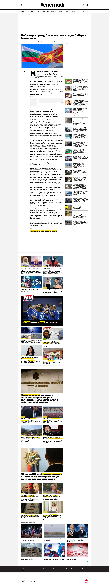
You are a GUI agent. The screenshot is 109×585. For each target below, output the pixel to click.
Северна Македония (35, 231)
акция (42, 231)
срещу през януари (40, 322)
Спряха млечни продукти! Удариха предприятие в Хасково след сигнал (30, 516)
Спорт (28, 11)
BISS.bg (62, 568)
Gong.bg (31, 568)
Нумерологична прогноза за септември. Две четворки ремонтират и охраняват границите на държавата (31, 341)
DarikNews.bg (41, 568)
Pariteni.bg (51, 568)
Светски (74, 11)
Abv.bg (22, 568)
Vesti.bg (36, 568)
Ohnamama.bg (75, 568)
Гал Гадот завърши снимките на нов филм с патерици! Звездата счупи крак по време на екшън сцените (53, 291)
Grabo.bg (81, 568)
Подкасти (61, 11)
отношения (48, 231)
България (33, 11)
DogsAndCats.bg (68, 568)
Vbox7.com (27, 568)
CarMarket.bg (57, 568)
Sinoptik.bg (23, 570)
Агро (56, 11)
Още (86, 11)
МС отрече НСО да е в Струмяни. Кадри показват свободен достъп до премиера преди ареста (41, 476)
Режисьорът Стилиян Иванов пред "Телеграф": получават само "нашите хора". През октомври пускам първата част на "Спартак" (52, 440)
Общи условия (33, 581)
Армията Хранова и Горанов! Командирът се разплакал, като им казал (52, 362)
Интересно (81, 11)
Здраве (43, 11)
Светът (39, 11)
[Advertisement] (42, 243)
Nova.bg (46, 568)
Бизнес (52, 11)
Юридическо (68, 11)
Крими (48, 11)
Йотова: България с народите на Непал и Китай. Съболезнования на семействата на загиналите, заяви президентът (52, 517)
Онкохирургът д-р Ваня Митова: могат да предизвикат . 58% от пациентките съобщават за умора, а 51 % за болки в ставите (30, 360)
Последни (23, 11)
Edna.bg (85, 568)
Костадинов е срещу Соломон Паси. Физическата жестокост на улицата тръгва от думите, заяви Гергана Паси (30, 498)
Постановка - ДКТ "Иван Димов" (29, 289)
